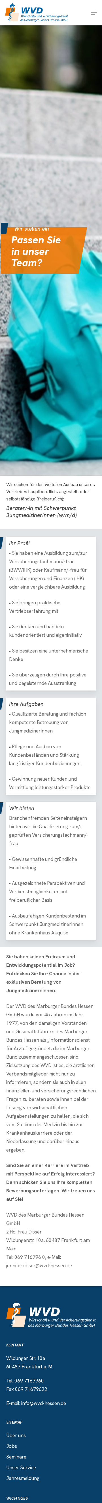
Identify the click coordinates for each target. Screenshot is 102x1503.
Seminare (16, 1457)
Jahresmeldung (22, 1478)
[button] (94, 12)
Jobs (11, 1446)
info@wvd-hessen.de (43, 1403)
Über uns (16, 1435)
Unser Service (21, 1467)
